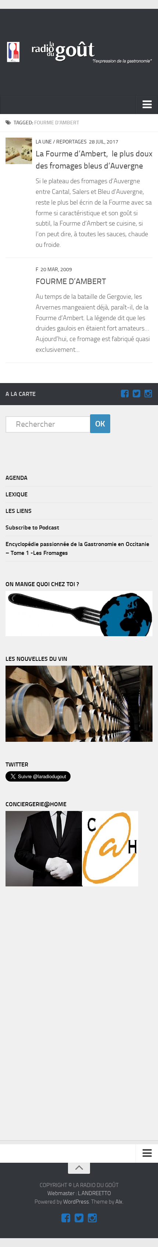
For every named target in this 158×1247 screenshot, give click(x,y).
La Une (44, 142)
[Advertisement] (61, 1015)
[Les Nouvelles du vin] (79, 740)
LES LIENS (19, 510)
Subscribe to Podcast (32, 527)
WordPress (76, 1201)
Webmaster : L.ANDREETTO (79, 1193)
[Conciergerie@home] (72, 884)
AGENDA (17, 477)
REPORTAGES (71, 142)
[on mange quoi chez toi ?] (79, 634)
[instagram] (148, 393)
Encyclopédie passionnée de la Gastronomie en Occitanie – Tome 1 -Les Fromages (77, 548)
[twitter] (136, 393)
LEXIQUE (17, 494)
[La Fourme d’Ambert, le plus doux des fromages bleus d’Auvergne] (19, 151)
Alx (118, 1201)
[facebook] (124, 393)
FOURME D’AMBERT (71, 281)
